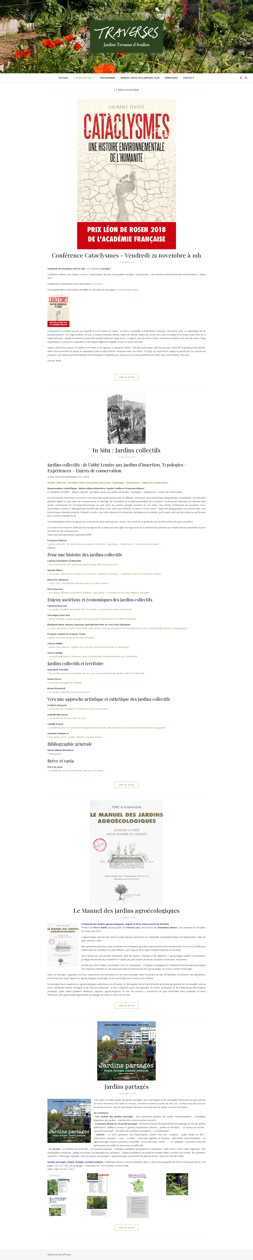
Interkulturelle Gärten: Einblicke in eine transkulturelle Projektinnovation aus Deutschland (93, 656)
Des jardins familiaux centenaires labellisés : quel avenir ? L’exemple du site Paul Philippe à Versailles (99, 592)
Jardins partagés (126, 1086)
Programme (107, 77)
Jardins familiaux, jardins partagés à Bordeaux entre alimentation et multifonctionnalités (92, 618)
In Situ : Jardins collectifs (126, 450)
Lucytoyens (97, 283)
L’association (83, 77)
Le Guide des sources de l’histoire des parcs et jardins (76, 770)
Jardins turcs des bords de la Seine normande (71, 637)
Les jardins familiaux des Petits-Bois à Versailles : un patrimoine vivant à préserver (90, 609)
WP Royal (67, 1254)
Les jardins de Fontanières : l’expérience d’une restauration (78, 708)
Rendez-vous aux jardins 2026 (140, 77)
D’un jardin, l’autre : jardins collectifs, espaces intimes (75, 737)
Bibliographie (55, 753)
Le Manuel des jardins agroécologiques (126, 910)
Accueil (63, 77)
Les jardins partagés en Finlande (65, 682)
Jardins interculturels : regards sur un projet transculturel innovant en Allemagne (89, 646)
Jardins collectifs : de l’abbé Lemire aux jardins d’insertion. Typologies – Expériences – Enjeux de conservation (107, 482)
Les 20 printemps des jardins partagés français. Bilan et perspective (83, 564)
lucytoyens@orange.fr (128, 289)
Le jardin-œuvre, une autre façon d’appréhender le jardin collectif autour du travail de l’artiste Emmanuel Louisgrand (107, 727)
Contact (188, 77)
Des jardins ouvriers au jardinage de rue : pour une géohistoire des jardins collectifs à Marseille (96, 673)
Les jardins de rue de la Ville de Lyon (67, 718)
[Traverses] (126, 36)
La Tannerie (93, 268)
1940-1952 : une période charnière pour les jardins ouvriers (79, 583)
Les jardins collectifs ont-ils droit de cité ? (69, 691)
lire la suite (126, 377)
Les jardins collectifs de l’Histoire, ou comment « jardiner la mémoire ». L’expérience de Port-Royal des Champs (105, 573)
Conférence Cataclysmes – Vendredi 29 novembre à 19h (126, 255)
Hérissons (171, 77)
